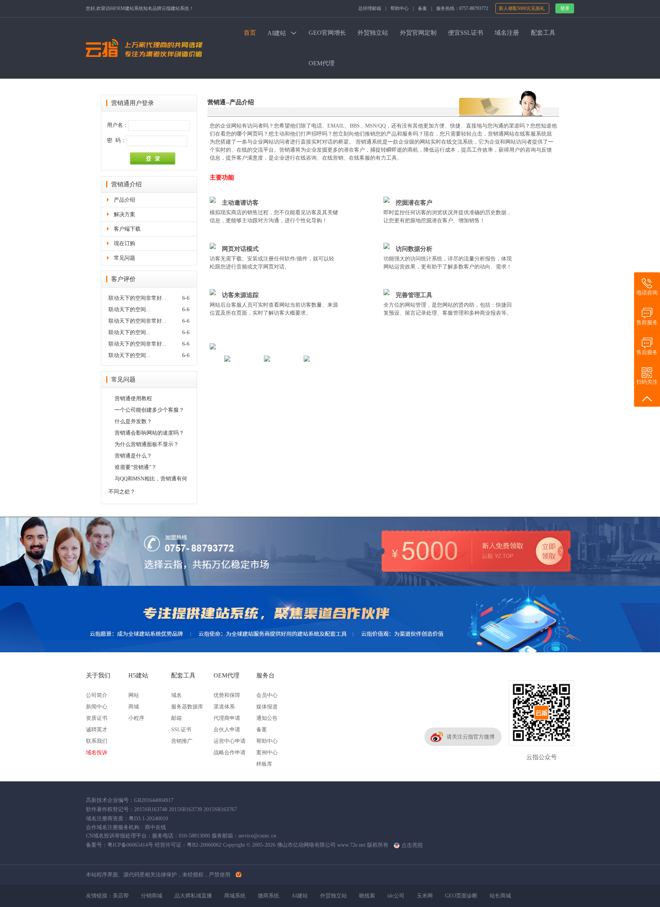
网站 (133, 695)
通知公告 (267, 718)
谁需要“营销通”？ (132, 467)
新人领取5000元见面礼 (522, 8)
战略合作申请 (230, 752)
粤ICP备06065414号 (130, 845)
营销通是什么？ (130, 456)
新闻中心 (96, 707)
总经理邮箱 (369, 8)
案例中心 (267, 752)
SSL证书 (181, 729)
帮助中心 (399, 8)
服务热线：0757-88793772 (462, 8)
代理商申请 (227, 718)
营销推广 (181, 741)
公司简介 (96, 695)
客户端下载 (127, 229)
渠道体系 (224, 707)
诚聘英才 (96, 729)
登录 (564, 8)
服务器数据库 (187, 707)
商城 (133, 707)
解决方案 (124, 214)
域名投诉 (96, 752)
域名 (176, 695)
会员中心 (267, 695)
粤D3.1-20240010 (148, 818)
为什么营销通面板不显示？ (143, 444)
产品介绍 (124, 200)
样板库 (264, 764)
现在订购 (124, 243)
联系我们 (96, 741)
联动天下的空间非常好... (137, 298)
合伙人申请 (227, 729)
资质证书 (96, 718)
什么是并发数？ (130, 421)
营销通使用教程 (130, 398)
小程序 (136, 718)
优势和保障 (227, 695)
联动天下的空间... (129, 309)
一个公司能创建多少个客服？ (146, 410)
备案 (422, 8)
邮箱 (176, 718)
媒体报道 (267, 707)
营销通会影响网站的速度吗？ (146, 433)
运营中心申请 (230, 741)
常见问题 (124, 258)
